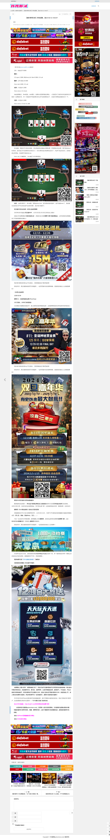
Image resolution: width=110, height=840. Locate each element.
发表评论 (65, 14)
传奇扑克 (82, 110)
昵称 (14, 814)
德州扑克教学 (18, 10)
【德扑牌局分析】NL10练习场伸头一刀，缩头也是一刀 (91, 219)
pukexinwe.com (32, 707)
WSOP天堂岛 (30, 769)
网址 (14, 821)
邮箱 (14, 817)
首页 (13, 10)
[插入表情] (70, 813)
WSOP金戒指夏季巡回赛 (96, 109)
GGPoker (55, 766)
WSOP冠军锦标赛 (92, 117)
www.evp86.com (25, 67)
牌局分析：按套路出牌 (92, 202)
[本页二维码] (108, 834)
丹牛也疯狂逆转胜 (28, 559)
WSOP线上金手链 (42, 769)
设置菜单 (97, 1)
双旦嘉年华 (68, 769)
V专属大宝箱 (86, 104)
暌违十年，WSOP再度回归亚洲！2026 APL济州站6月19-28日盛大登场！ (34, 786)
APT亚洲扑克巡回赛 (86, 115)
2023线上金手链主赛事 (87, 119)
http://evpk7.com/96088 (32, 704)
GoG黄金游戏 (68, 766)
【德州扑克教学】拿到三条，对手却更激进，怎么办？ (91, 189)
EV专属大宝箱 (17, 766)
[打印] (59, 14)
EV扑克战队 (43, 766)
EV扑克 (30, 766)
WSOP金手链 (55, 769)
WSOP (17, 769)
